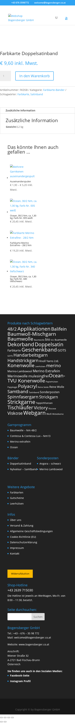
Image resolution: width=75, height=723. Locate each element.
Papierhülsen (52, 381)
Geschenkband (39, 349)
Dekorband (20, 344)
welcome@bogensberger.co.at (32, 637)
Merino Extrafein (46, 370)
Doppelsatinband (20, 463)
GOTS (62, 350)
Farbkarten (16, 492)
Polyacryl (27, 386)
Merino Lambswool (51, 469)
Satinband (36, 94)
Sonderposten (50, 392)
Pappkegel (12, 387)
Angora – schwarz (50, 463)
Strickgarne (21, 401)
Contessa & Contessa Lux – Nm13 (30, 436)
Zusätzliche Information (20, 110)
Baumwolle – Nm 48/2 (23, 430)
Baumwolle (20, 339)
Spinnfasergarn (22, 397)
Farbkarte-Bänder (54, 90)
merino (53, 365)
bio (47, 339)
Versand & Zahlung (21, 525)
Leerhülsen (40, 366)
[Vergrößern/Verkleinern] (1, 717)
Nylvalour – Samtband (23, 469)
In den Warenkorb (34, 75)
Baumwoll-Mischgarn (31, 334)
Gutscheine (17, 498)
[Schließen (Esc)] (12, 717)
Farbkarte (23, 94)
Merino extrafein (20, 441)
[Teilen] (8, 717)
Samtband (17, 391)
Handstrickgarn (23, 360)
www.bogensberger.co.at (34, 644)
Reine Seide (43, 387)
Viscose (52, 408)
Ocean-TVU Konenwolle (36, 378)
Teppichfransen (44, 403)
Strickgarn (48, 396)
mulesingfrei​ (38, 375)
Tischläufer (20, 407)
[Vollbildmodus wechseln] (5, 717)
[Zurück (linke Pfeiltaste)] (1, 721)
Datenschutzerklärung (23, 542)
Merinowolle (17, 375)
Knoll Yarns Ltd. (49, 361)
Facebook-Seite (19, 675)
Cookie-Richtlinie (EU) (23, 537)
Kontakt (14, 553)
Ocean (14, 447)
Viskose (15, 413)
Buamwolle (61, 339)
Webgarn (34, 412)
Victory (41, 408)
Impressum (17, 548)
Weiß (49, 413)
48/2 (12, 329)
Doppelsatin (49, 344)
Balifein (59, 329)
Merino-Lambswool (19, 371)
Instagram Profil (20, 681)
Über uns (15, 520)
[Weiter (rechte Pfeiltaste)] (5, 721)
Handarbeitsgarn (30, 355)
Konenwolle (20, 365)
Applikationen (33, 328)
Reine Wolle (56, 387)
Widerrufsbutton (20, 573)
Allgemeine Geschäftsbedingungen (31, 531)
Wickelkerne (58, 414)
